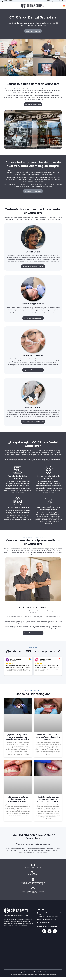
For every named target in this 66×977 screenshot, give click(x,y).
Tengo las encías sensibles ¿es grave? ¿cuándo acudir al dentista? (48, 737)
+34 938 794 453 (33, 875)
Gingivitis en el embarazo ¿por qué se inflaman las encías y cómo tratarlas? (48, 799)
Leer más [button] (4, 673)
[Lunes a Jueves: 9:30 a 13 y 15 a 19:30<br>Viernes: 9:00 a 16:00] (33, 888)
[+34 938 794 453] (33, 872)
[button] (6, 579)
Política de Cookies (44, 972)
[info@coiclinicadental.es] (33, 865)
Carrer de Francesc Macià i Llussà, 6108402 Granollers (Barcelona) (33, 883)
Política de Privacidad (30, 972)
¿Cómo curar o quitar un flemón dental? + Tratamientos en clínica (18, 799)
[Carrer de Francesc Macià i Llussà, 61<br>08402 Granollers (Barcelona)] (33, 879)
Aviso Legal (19, 972)
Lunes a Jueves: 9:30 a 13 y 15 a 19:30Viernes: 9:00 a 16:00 (33, 892)
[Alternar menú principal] (2, 6)
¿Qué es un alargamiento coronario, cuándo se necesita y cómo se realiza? (18, 737)
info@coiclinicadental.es (33, 867)
